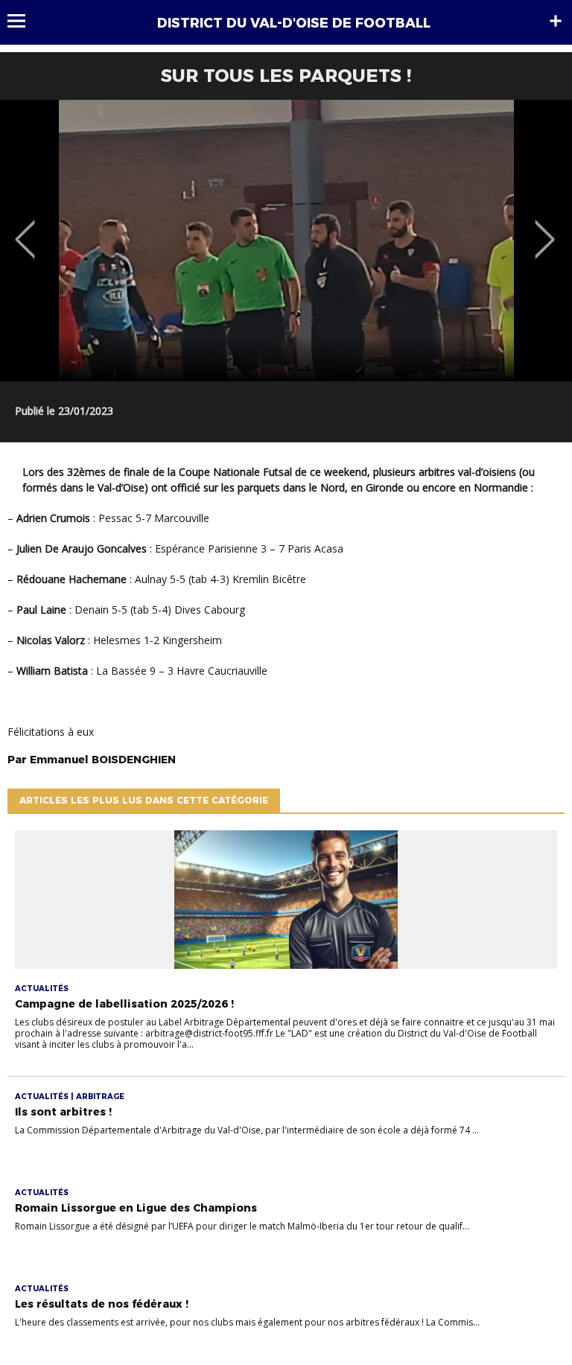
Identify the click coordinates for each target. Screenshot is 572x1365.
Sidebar (556, 21)
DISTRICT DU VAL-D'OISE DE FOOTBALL (293, 23)
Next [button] (545, 228)
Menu (23, 21)
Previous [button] (25, 228)
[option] (286, 240)
